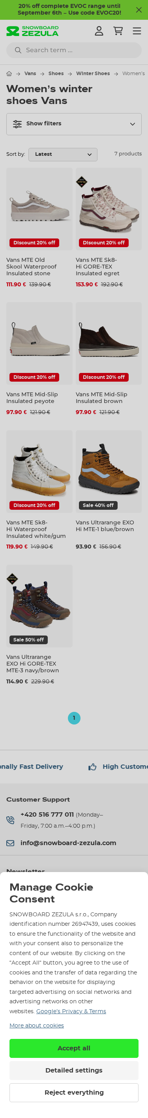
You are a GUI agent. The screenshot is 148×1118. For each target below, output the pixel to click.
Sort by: (15, 154)
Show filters (43, 124)
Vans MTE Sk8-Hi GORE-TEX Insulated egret (98, 266)
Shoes (56, 73)
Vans (30, 73)
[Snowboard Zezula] (32, 31)
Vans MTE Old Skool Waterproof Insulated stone (31, 266)
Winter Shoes (93, 73)
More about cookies (36, 1026)
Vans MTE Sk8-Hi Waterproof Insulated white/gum (36, 529)
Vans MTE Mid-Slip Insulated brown (101, 398)
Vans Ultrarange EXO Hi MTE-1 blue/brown (105, 526)
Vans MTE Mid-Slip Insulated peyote (32, 398)
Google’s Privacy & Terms (71, 1011)
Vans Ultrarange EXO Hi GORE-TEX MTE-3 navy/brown (32, 663)
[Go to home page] (9, 73)
